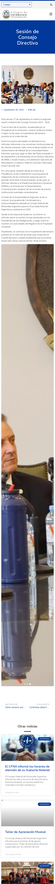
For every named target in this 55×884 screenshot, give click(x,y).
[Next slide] (50, 465)
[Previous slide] (4, 465)
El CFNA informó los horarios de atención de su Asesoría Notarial (27, 768)
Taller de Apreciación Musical (25, 832)
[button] (51, 5)
